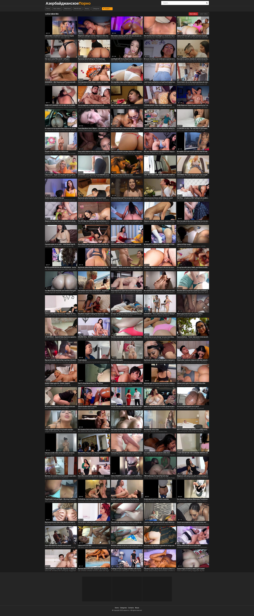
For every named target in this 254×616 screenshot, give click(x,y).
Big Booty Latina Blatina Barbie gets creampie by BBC (160, 360)
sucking (166, 246)
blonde (153, 431)
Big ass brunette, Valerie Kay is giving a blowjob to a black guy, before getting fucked (61, 360)
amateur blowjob (165, 501)
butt (139, 223)
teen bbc (129, 547)
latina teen (201, 292)
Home (48, 8)
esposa (179, 84)
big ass (114, 37)
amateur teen (162, 431)
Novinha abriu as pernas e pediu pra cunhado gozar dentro (193, 290)
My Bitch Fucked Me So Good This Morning (125, 499)
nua (46, 130)
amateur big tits (122, 153)
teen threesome (119, 478)
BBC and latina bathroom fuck (120, 105)
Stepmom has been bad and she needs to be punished (61, 221)
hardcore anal (192, 200)
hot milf (199, 223)
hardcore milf (122, 292)
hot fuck (150, 107)
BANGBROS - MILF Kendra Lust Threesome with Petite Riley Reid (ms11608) (61, 82)
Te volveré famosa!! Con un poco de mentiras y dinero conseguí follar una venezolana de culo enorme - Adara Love (127, 198)
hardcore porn (68, 200)
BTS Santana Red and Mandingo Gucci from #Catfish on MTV (94, 429)
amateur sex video (62, 269)
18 (79, 455)
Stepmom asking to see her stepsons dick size (93, 36)
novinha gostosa (182, 292)
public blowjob (141, 200)
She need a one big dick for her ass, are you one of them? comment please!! (127, 36)
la (45, 455)
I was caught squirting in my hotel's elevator (59, 429)
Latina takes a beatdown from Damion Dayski (59, 36)
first (104, 61)
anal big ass (161, 269)
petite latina (169, 292)
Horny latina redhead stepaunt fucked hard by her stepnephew (94, 522)
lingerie (107, 223)
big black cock (197, 37)
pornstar (99, 84)
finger (146, 524)
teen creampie (84, 176)
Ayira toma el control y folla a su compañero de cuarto (127, 221)
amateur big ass (65, 130)
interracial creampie (198, 524)
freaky (47, 292)
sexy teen (166, 339)
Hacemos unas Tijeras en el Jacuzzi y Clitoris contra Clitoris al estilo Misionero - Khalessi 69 (160, 568)
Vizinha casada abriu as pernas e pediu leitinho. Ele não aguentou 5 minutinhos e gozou (127, 337)
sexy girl (190, 315)
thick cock (118, 130)
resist (181, 478)
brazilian (57, 130)
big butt (91, 61)
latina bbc (64, 37)
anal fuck (163, 362)
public (208, 501)
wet (168, 107)
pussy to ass (132, 269)
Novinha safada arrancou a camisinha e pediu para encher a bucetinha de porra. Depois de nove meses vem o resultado (127, 545)
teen (112, 61)
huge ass (52, 292)
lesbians (182, 269)
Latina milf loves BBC (85, 545)
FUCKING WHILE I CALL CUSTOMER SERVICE (158, 105)
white (145, 455)
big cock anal (67, 524)
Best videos (57, 8)
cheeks (47, 385)
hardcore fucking (196, 478)
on (79, 153)
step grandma (160, 524)
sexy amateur (72, 315)
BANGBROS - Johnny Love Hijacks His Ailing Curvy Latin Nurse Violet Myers (160, 128)
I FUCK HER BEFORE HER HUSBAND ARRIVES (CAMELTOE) (193, 453)
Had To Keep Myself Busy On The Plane (90, 383)
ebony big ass (75, 130)
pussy (57, 339)
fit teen (69, 176)
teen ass (55, 315)
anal (89, 408)
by (156, 269)
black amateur (89, 200)
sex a (139, 269)
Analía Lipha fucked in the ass (54, 198)
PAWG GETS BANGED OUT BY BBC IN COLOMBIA (60, 105)
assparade (154, 315)
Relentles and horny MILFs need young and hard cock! (127, 244)
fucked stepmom (182, 107)
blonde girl (120, 362)
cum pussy (147, 176)
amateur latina (123, 107)
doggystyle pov (58, 246)
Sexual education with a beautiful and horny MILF (126, 406)
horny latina (196, 246)
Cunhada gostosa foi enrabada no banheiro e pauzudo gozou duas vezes (127, 453)
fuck (116, 107)
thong (157, 501)
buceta (113, 524)
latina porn (59, 223)
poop (63, 408)
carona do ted (148, 408)
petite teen (87, 455)
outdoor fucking (68, 107)
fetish (208, 153)
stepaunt (87, 524)
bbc (68, 37)
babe (62, 84)
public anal (102, 570)
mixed (103, 501)
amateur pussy (173, 570)
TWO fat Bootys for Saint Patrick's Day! (156, 476)
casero (157, 547)
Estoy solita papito (117, 360)
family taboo (200, 431)
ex (144, 84)
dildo (79, 408)
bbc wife (76, 547)
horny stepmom (195, 547)
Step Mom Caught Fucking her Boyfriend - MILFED (94, 314)
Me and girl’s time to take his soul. (122, 175)
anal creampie (155, 362)
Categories (96, 8)
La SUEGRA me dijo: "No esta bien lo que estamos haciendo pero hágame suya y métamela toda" (193, 128)
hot (93, 315)
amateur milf (75, 153)
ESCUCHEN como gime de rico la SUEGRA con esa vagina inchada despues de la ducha (94, 175)
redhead (181, 61)
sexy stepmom (185, 362)
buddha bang (102, 547)
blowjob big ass (158, 84)
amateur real (52, 269)
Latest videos (203, 14)
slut (103, 315)
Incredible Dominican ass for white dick (157, 453)
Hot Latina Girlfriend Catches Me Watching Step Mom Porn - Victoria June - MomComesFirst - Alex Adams (127, 429)
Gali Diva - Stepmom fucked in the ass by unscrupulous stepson (160, 267)
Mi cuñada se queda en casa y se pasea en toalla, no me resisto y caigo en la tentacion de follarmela (160, 290)
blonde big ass (117, 200)
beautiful (114, 153)
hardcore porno (86, 478)
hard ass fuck (184, 385)
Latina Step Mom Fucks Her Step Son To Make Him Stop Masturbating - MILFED (61, 568)
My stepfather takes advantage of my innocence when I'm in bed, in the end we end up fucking (127, 82)
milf (206, 84)
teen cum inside (121, 547)
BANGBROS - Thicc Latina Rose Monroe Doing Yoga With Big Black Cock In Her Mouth (160, 314)
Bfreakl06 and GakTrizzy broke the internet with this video (193, 151)
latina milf (205, 37)
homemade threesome (99, 362)
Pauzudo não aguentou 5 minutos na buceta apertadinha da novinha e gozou (127, 522)
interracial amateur (129, 176)
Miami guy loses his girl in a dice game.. (190, 314)
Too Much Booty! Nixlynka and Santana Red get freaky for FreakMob (61, 290)
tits (91, 292)
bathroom (52, 408)
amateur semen (165, 61)
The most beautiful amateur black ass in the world (127, 151)
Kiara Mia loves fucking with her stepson (91, 476)
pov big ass (67, 246)
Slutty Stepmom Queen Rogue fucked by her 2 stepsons (193, 105)
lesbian (47, 84)
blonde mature (162, 176)
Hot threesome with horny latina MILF (189, 545)
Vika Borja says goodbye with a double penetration (127, 383)
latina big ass (151, 37)
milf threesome (102, 37)
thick (112, 130)
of (111, 84)
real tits (134, 200)
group (187, 269)
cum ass (150, 84)
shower (67, 455)
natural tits (75, 176)
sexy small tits (92, 385)
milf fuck (202, 130)
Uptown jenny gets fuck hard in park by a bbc (191, 383)
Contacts (131, 608)
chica (46, 315)
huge (84, 84)
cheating (54, 176)
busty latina (188, 61)
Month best (77, 8)
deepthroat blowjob (164, 455)
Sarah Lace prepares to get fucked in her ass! (191, 522)
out (178, 37)
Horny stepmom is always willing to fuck (91, 105)
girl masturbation (103, 385)
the (135, 153)
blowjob (67, 61)
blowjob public (127, 200)
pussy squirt (152, 524)
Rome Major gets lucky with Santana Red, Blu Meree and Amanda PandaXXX (94, 244)
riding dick (96, 269)
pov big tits (92, 153)
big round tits (172, 130)
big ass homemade (171, 385)
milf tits (161, 153)
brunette (74, 223)
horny (113, 246)
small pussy (114, 269)
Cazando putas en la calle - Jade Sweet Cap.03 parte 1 (61, 244)
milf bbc (168, 200)
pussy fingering (83, 385)
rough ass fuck (71, 501)
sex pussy (81, 501)
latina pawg (59, 107)
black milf (95, 547)
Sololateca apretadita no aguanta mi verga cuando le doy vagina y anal (160, 545)
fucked (47, 200)
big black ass (121, 37)
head (191, 269)
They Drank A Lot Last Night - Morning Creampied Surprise (61, 499)
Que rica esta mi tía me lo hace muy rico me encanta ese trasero (193, 221)
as (112, 339)
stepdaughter (181, 176)
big (72, 246)
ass (127, 37)
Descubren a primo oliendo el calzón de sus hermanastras (193, 59)
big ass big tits (162, 130)
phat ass (189, 246)
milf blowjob (205, 107)
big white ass (174, 455)
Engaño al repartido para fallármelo (56, 151)
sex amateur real (158, 408)
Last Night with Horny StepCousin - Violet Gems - (126, 59)
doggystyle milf (74, 570)
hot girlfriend (64, 478)
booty (195, 269)
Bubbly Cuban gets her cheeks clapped (57, 383)
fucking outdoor (50, 107)
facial (178, 570)
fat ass (146, 200)
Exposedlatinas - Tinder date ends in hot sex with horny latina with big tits (193, 337)
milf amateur (66, 153)
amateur (84, 570)
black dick (85, 223)
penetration (116, 385)
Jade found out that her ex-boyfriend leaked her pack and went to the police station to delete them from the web (160, 82)
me (145, 37)
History (87, 8)
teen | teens (185, 130)
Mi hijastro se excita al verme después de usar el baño (61, 406)
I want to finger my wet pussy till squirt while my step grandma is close (160, 522)
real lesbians (192, 501)
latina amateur (155, 61)
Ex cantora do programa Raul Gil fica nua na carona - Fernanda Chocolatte (61, 128)
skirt (193, 176)
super (113, 292)
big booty (81, 61)
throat (98, 153)
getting (71, 362)
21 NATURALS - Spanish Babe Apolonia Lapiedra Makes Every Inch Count (61, 337)
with (79, 246)
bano (67, 408)
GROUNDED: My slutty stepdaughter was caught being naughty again (193, 175)
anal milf (185, 84)
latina (48, 37)
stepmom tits (82, 107)
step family (81, 315)
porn (55, 61)
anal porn (60, 200)
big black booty (57, 524)
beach (87, 292)
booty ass (81, 200)
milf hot (67, 84)
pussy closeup (153, 570)
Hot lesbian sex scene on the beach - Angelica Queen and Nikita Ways (94, 290)
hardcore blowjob (170, 269)
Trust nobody (82, 360)
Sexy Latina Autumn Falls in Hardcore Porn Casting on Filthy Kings (94, 151)
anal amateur (73, 269)
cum (113, 547)
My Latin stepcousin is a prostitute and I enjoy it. (159, 151)
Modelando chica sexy (151, 429)
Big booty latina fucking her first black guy (91, 59)
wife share (51, 547)
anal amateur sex (117, 223)
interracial (123, 315)
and (178, 269)
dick (79, 37)
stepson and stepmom (151, 223)
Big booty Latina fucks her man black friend (92, 198)
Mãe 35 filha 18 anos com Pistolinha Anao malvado (94, 453)
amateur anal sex (92, 570)
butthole (58, 408)
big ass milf (188, 37)
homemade (158, 385)
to (146, 84)
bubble (80, 84)
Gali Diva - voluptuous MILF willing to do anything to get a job (193, 198)
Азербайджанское (51, 3)
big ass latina (168, 84)
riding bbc (152, 200)
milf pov (95, 130)
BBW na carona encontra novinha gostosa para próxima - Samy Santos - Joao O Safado (160, 406)
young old (187, 478)
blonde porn (183, 223)
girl (112, 176)
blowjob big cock (142, 570)
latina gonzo (131, 292)
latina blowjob (85, 37)
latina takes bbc (55, 37)
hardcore (128, 130)
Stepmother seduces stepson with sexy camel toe (193, 360)
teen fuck (58, 501)
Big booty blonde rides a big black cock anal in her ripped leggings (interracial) (61, 522)
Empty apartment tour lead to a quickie (156, 499)
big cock (130, 61)
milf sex (129, 315)
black (130, 37)
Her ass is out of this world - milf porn (57, 59)
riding (132, 431)
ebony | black (100, 223)
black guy (65, 362)
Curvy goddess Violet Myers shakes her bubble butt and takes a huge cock (94, 82)
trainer (160, 315)
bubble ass (162, 478)
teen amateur (122, 84)
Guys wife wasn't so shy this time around (58, 545)
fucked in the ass (149, 269)
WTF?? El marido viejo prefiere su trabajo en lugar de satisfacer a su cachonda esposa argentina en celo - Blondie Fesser (193, 429)
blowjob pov (106, 200)
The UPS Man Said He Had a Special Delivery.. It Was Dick (94, 221)
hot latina (48, 176)
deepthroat (201, 153)
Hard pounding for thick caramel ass (123, 128)
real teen (106, 176)
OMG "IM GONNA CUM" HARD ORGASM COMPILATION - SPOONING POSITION (160, 175)
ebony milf (131, 107)
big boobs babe (202, 61)
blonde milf (191, 84)
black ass (51, 130)
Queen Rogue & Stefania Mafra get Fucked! (191, 568)
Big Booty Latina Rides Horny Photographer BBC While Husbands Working (94, 267)
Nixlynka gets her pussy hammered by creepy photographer (160, 383)
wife (46, 547)
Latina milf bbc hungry (184, 244)
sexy (58, 84)
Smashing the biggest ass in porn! (188, 406)
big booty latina (65, 292)
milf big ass (67, 223)
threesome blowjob (183, 547)
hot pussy (168, 223)
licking (61, 339)
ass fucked (53, 200)
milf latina (51, 61)
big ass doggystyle (172, 478)
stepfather (202, 176)
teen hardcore (117, 339)
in (177, 339)
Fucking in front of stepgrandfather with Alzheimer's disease (127, 568)
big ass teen (137, 61)
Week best (67, 8)
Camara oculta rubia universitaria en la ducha (59, 453)
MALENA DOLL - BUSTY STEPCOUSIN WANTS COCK (94, 337)
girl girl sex (123, 501)
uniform (155, 130)
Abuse (137, 608)
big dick (182, 37)
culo (116, 292)
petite (118, 501)
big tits (103, 153)
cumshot (89, 84)
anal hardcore (183, 200)
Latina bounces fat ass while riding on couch (158, 198)
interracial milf (92, 431)
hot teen (161, 223)
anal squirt (150, 246)
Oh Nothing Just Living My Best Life (89, 499)
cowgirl (173, 61)
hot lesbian (53, 84)
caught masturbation (51, 431)
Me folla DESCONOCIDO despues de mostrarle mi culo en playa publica (94, 568)
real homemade (167, 37)
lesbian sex (81, 292)
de (178, 61)
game (179, 130)
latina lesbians (183, 501)
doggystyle (92, 223)
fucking (147, 61)
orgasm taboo (123, 61)
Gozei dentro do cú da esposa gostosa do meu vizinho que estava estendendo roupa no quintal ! (193, 82)
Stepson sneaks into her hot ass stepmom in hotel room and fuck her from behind (160, 221)
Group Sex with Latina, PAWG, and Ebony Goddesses (193, 267)
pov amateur (174, 107)
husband (203, 455)
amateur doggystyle (160, 107)
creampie (93, 37)
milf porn (101, 478)
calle (46, 246)
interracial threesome (66, 547)
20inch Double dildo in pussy (87, 406)
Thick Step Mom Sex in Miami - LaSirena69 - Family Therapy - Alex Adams (94, 128)
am (145, 246)
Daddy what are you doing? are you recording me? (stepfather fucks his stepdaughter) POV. (160, 337)
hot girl (186, 315)
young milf (118, 246)
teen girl (113, 362)
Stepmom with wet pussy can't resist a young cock (193, 476)
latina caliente (52, 478)
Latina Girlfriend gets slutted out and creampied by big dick (193, 36)
